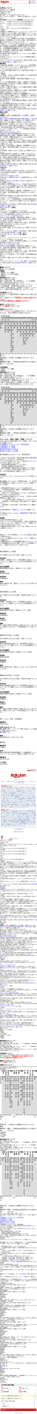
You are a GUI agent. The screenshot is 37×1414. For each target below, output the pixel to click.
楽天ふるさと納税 (5, 804)
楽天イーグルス (7, 825)
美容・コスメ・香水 (25, 791)
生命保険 (17, 820)
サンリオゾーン (27, 803)
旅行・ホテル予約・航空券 (12, 810)
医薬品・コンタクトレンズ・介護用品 (11, 791)
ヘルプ (3, 1403)
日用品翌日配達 (13, 804)
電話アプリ (3, 824)
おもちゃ (25, 795)
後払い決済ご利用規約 (7, 119)
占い (13, 824)
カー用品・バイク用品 (8, 792)
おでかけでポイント (20, 815)
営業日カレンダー (18, 510)
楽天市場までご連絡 (10, 62)
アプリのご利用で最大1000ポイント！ (12, 1396)
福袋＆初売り (4, 805)
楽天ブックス (10, 800)
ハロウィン (6, 807)
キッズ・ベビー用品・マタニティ (19, 789)
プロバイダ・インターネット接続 (13, 823)
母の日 (23, 805)
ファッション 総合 (5, 787)
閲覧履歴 (6, 1391)
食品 (15, 792)
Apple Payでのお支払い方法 (9, 175)
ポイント (17, 800)
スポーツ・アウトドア (27, 799)
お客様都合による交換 (7, 448)
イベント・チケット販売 (28, 812)
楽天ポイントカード (10, 815)
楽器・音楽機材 (14, 795)
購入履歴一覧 (4, 732)
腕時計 (33, 788)
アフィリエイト (10, 817)
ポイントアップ (10, 803)
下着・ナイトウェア (5, 789)
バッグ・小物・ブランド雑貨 (11, 788)
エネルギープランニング (7, 819)
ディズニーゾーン (19, 803)
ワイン (16, 793)
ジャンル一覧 (15, 781)
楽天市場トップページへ (8, 1409)
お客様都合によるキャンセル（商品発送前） (15, 444)
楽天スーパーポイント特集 (18, 814)
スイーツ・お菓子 (21, 792)
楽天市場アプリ (22, 781)
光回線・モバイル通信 (16, 794)
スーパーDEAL (30, 781)
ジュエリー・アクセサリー (25, 788)
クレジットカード (8, 818)
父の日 (27, 805)
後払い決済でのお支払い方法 (10, 132)
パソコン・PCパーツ (24, 793)
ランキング (26, 807)
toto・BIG (17, 824)
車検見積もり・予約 (16, 812)
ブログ (27, 822)
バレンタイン (11, 805)
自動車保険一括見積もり (25, 820)
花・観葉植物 (28, 798)
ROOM (31, 822)
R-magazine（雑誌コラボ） (13, 802)
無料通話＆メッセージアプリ (29, 823)
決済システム (22, 818)
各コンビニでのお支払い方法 (10, 244)
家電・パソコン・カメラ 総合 (17, 787)
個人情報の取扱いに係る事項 (23, 926)
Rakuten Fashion (29, 815)
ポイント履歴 (28, 538)
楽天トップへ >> (18, 779)
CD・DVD (7, 795)
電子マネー (15, 818)
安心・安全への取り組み (8, 1401)
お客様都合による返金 (7, 446)
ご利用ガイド (5, 1406)
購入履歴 (33, 458)
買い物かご (6, 1388)
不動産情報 (22, 822)
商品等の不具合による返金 (9, 449)
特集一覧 (9, 781)
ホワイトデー (18, 805)
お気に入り (25, 1388)
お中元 (31, 805)
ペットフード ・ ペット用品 (15, 799)
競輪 (5, 817)
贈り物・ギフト (23, 802)
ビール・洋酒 (4, 793)
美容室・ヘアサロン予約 (12, 813)
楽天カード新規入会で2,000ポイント (12, 1398)
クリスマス (16, 807)
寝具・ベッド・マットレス (24, 797)
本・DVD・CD (22, 810)
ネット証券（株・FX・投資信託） (22, 817)
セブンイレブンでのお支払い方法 (11, 216)
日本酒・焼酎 (11, 793)
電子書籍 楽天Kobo (31, 810)
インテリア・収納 (13, 797)
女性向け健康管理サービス (25, 813)
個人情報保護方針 (18, 829)
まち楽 (33, 803)
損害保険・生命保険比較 (8, 820)
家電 (4, 795)
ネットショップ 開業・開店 (26, 800)
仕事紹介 (17, 822)
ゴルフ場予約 (4, 812)
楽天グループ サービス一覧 (18, 825)
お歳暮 (11, 807)
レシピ (9, 812)
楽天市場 (3, 810)
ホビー (29, 795)
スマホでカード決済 (30, 818)
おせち (21, 807)
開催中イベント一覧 (30, 804)
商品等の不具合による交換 (9, 451)
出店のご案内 (21, 782)
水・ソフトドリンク (30, 792)
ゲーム (20, 795)
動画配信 (9, 824)
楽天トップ (3, 781)
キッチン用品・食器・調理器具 (17, 798)
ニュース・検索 (10, 822)
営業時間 (23, 513)
